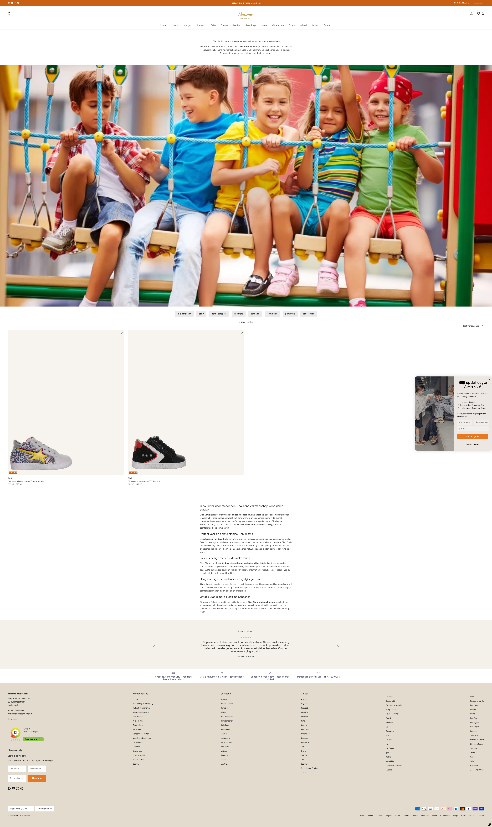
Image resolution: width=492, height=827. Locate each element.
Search (136, 764)
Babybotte (305, 708)
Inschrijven (473, 436)
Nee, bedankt (473, 444)
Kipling (388, 757)
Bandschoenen (227, 721)
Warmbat (474, 765)
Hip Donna (390, 748)
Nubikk (389, 770)
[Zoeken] (9, 13)
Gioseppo (390, 731)
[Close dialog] (489, 379)
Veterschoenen (227, 703)
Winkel (303, 25)
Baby (213, 25)
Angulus (304, 703)
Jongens (201, 25)
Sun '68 (473, 748)
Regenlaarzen (226, 742)
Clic (302, 759)
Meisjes (187, 25)
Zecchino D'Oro (476, 770)
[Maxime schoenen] (246, 13)
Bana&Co (304, 712)
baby (201, 313)
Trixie (472, 752)
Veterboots (225, 729)
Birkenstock (305, 734)
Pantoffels (225, 746)
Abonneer (37, 778)
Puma (472, 714)
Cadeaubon (278, 25)
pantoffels (290, 313)
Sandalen (224, 708)
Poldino (473, 709)
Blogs (292, 25)
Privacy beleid (139, 755)
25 (130, 487)
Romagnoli (474, 722)
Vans (472, 757)
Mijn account (138, 716)
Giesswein (390, 722)
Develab (389, 696)
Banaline (304, 716)
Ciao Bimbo (305, 755)
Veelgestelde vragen (141, 712)
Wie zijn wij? (138, 721)
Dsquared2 (390, 701)
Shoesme (474, 735)
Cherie (303, 751)
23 (9, 487)
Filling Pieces (391, 709)
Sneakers (224, 699)
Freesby (389, 718)
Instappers (225, 738)
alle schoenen (184, 313)
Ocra (472, 696)
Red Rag (473, 718)
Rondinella (474, 727)
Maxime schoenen (22, 815)
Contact (328, 25)
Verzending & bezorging (143, 703)
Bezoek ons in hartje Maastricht (246, 3)
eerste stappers (219, 313)
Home (163, 25)
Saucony (474, 731)
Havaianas (390, 740)
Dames (224, 25)
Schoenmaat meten (141, 734)
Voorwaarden (138, 759)
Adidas (303, 699)
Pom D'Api (474, 705)
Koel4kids (390, 761)
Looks (264, 25)
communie (272, 313)
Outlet (315, 25)
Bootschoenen (227, 716)
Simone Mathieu (477, 740)
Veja (472, 761)
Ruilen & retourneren (141, 708)
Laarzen (224, 734)
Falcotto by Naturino (394, 705)
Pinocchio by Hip (477, 701)
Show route (12, 719)
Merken (237, 25)
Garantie (136, 746)
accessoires (308, 313)
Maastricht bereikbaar (142, 738)
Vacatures (137, 729)
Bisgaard (304, 738)
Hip (387, 744)
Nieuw (175, 25)
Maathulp (251, 25)
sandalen (255, 313)
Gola (387, 735)
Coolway (304, 764)
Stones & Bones (476, 744)
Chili (302, 746)
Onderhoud (137, 751)
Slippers (224, 712)
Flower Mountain (392, 714)
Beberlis (304, 725)
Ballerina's (225, 725)
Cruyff (303, 772)
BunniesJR (305, 742)
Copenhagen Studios (309, 768)
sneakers (238, 313)
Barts (303, 721)
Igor (387, 752)
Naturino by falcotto (394, 765)
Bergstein (305, 729)
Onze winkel (138, 725)
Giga (387, 727)
